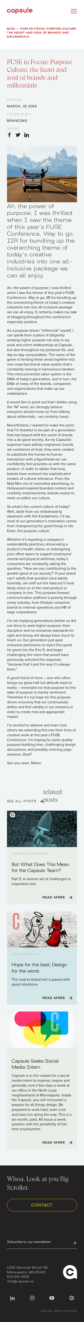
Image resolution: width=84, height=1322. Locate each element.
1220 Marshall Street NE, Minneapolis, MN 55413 (28, 1269)
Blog (11, 28)
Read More (53, 897)
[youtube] (51, 1300)
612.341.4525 (18, 1276)
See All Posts (21, 801)
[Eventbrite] (71, 1300)
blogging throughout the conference (41, 317)
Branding (17, 120)
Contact (42, 1204)
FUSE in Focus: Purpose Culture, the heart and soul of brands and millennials (42, 32)
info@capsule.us (20, 1281)
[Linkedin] (12, 1300)
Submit (74, 1242)
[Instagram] (32, 1300)
